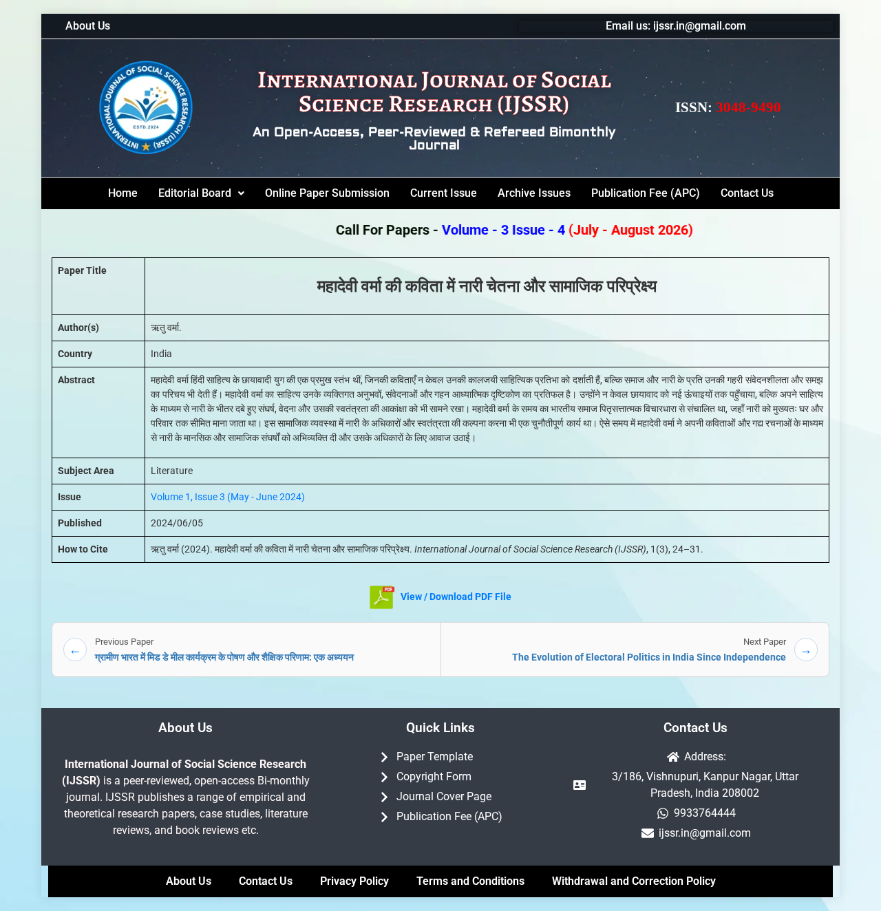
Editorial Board (194, 193)
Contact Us (747, 193)
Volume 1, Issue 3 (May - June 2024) (228, 496)
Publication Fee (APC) (645, 193)
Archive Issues (534, 193)
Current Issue (443, 193)
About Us (87, 26)
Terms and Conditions (470, 881)
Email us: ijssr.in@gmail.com (676, 25)
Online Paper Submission (327, 193)
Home (123, 193)
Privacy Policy (354, 881)
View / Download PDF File (455, 596)
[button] (201, 193)
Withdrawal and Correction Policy (634, 881)
